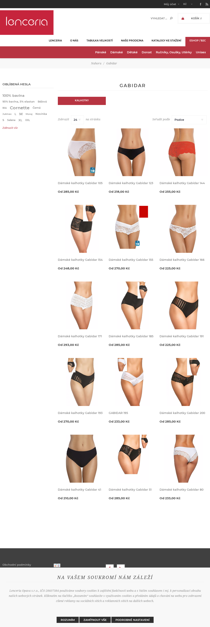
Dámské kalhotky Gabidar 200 (182, 413)
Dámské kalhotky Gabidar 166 (182, 260)
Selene (11, 120)
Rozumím (68, 619)
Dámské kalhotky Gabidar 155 (131, 260)
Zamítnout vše (95, 619)
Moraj (29, 114)
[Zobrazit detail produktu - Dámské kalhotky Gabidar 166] (184, 229)
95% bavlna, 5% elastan (18, 101)
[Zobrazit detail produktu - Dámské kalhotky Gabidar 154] (82, 229)
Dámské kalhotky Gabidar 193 (80, 413)
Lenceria (55, 40)
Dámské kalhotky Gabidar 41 (79, 489)
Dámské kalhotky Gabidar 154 (80, 260)
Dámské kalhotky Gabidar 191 (182, 336)
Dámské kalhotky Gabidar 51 (130, 489)
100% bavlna (13, 95)
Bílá (4, 107)
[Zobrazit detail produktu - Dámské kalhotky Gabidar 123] (133, 152)
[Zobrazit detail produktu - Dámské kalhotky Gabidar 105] (82, 152)
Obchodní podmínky (16, 564)
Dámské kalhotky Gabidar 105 (80, 183)
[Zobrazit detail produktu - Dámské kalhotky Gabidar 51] (133, 459)
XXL (27, 120)
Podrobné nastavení (132, 619)
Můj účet (170, 4)
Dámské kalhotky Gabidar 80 (181, 489)
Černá (37, 107)
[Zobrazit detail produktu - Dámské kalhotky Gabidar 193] (82, 382)
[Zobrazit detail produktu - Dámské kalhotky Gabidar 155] (133, 229)
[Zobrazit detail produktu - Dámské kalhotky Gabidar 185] (133, 305)
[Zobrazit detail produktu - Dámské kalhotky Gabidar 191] (184, 305)
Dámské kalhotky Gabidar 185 (131, 336)
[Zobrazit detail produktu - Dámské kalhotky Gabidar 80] (184, 459)
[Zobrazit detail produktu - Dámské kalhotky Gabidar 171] (82, 305)
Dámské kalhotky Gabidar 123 (131, 183)
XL (20, 120)
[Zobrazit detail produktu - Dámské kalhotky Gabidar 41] (82, 459)
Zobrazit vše (10, 127)
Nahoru (96, 63)
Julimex (6, 114)
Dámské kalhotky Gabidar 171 (80, 336)
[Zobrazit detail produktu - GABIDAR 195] (133, 382)
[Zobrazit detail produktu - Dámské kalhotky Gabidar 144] (184, 152)
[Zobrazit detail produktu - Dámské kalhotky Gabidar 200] (184, 382)
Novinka (41, 113)
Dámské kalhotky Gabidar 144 (182, 183)
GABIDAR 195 (118, 413)
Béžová (42, 101)
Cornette (20, 107)
